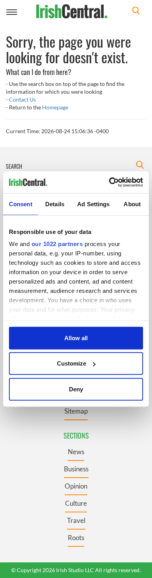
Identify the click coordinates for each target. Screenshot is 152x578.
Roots (76, 537)
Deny (76, 388)
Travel (76, 520)
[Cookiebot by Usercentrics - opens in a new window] (109, 182)
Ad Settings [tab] (93, 203)
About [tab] (132, 203)
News (76, 452)
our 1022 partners (57, 244)
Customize (71, 363)
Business (76, 469)
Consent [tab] (20, 203)
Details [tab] (54, 203)
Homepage (55, 107)
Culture (76, 503)
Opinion (76, 486)
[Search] (136, 11)
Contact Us (22, 99)
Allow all (76, 337)
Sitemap (76, 411)
